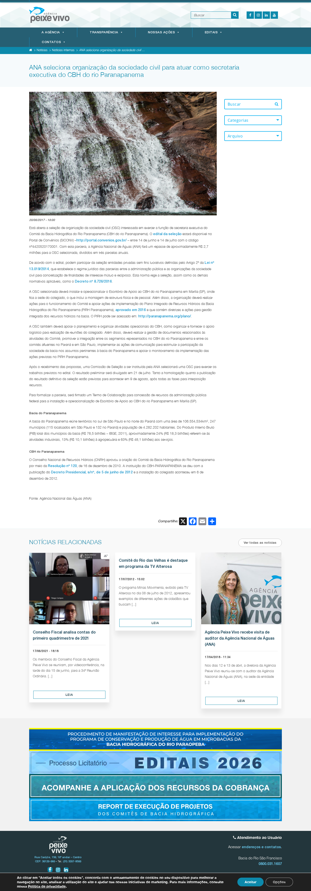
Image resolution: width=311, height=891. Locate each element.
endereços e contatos (261, 847)
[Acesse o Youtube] (274, 15)
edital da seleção (167, 234)
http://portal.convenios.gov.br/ (101, 240)
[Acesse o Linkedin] (266, 15)
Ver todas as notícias (260, 542)
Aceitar (250, 882)
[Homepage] (30, 50)
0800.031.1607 (270, 864)
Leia (69, 695)
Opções (279, 882)
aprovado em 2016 (130, 310)
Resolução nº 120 (62, 466)
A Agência (51, 32)
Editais (211, 32)
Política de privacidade (47, 886)
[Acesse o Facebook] (250, 15)
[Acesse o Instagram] (258, 15)
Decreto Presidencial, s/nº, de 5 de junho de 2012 (92, 472)
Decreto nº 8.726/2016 (93, 281)
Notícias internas (63, 50)
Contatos (51, 42)
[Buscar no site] (235, 15)
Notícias (42, 50)
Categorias (238, 120)
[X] (183, 521)
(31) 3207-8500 (72, 861)
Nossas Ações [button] (161, 32)
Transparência (104, 32)
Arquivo (235, 136)
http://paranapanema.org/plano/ (164, 316)
